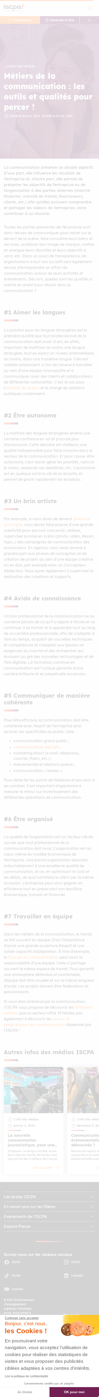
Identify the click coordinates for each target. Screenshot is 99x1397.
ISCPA (16, 1262)
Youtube (17, 1289)
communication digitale (36, 747)
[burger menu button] (90, 8)
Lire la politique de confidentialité (26, 1376)
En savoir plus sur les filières (30, 1206)
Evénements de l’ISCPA (25, 1216)
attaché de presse (22, 387)
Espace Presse (17, 1226)
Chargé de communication (33, 957)
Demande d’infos (62, 20)
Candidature (22, 20)
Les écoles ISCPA (20, 1196)
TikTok (16, 1275)
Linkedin (77, 1275)
